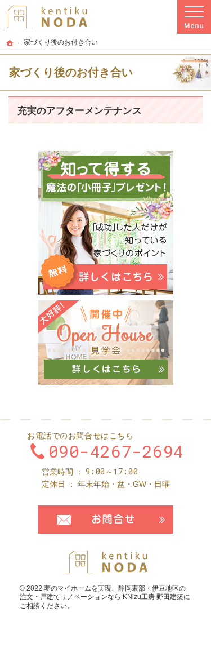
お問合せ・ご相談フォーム (105, 519)
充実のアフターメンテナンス (79, 110)
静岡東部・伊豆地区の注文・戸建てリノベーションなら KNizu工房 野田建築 (103, 592)
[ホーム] (10, 43)
